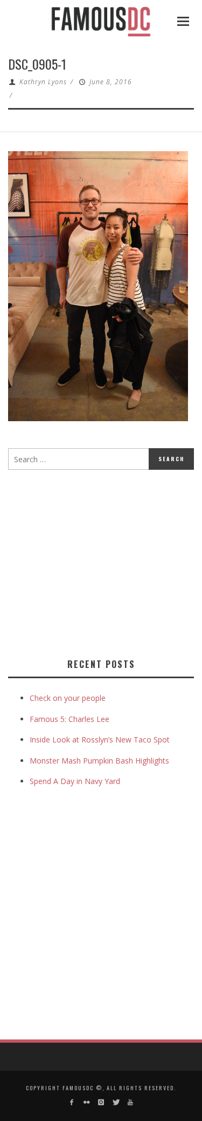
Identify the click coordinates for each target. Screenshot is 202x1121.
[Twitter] (115, 1102)
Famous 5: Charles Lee (69, 719)
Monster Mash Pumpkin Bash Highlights (99, 760)
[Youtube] (130, 1102)
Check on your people (69, 698)
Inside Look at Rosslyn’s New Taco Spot (100, 739)
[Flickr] (86, 1102)
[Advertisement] (98, 561)
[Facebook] (71, 1102)
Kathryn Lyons (43, 81)
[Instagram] (101, 1102)
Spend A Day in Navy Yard (75, 781)
